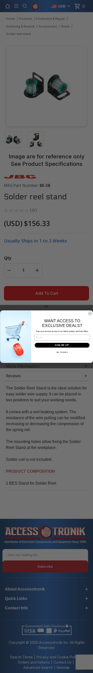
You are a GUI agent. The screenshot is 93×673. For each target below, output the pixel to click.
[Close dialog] (90, 313)
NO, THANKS (62, 352)
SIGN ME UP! (62, 345)
